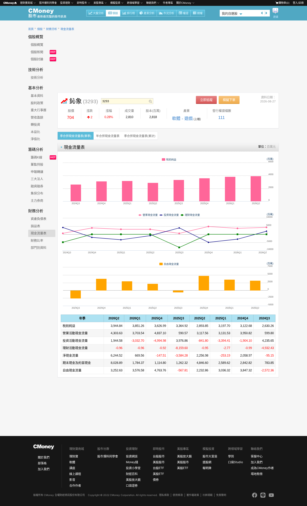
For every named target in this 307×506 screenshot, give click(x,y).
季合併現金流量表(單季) (75, 136)
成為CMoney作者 (262, 468)
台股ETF (158, 468)
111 (221, 117)
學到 (231, 456)
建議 (275, 16)
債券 (156, 479)
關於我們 (43, 457)
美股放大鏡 (133, 479)
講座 (72, 468)
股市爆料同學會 (48, 2)
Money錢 (132, 462)
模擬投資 (115, 2)
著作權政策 (192, 495)
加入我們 (43, 469)
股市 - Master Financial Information (49, 13)
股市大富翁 (210, 456)
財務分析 (51, 29)
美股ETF (158, 473)
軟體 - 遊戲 (182, 118)
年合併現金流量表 (107, 136)
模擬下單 (229, 100)
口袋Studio (235, 462)
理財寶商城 (26, 2)
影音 (72, 479)
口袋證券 (132, 485)
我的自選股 (229, 13)
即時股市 (82, 2)
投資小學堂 (133, 468)
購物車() (284, 2)
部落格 (42, 463)
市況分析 (168, 13)
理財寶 (73, 456)
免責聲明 (221, 495)
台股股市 (159, 456)
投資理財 (65, 2)
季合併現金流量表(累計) (139, 136)
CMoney (8, 2)
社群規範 (208, 495)
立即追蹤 (206, 100)
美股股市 (159, 462)
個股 (115, 13)
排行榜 (131, 13)
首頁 (31, 29)
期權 (200, 13)
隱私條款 (164, 495)
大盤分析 (98, 13)
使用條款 (178, 495)
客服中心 (257, 456)
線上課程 (75, 473)
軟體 (72, 462)
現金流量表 (67, 29)
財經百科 (132, 473)
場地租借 (257, 473)
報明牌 (207, 468)
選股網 (207, 462)
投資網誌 (132, 456)
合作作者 (75, 485)
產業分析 (149, 13)
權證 (185, 13)
